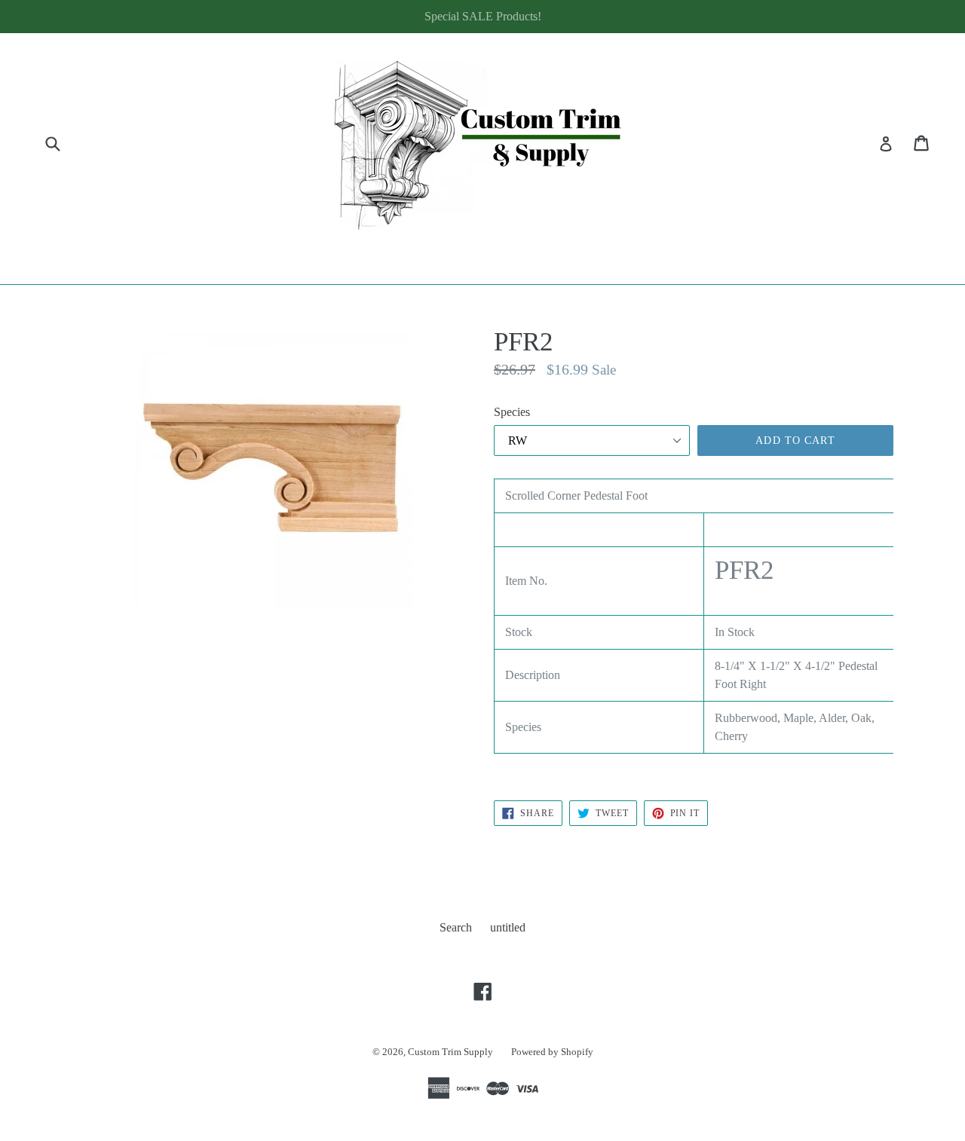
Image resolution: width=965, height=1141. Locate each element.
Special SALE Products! (482, 16)
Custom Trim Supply (450, 1051)
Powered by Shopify (552, 1051)
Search (456, 927)
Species (512, 411)
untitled (507, 927)
